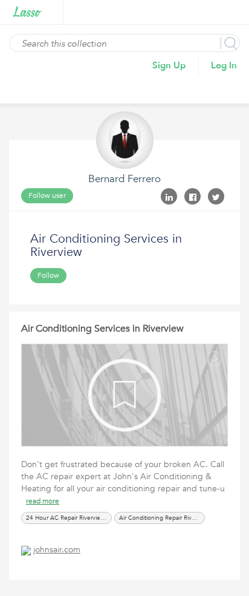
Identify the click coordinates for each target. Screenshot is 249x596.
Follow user (47, 195)
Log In (224, 65)
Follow (48, 275)
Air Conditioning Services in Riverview (102, 328)
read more (42, 501)
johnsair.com (56, 549)
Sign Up (169, 65)
